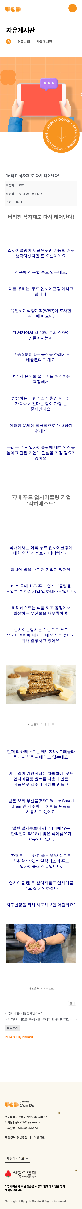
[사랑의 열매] (20, 1175)
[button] (72, 8)
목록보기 (12, 1028)
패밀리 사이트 (15, 1158)
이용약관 (39, 1137)
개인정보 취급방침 (16, 1137)
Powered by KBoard (19, 1037)
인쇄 (72, 1003)
